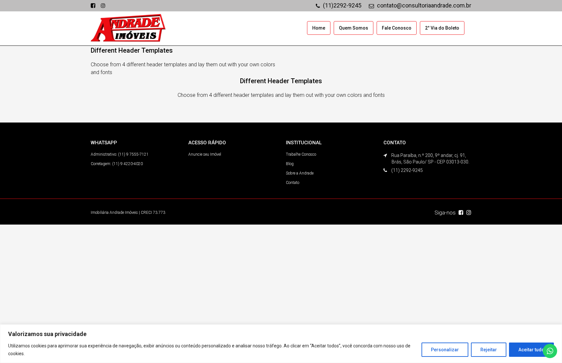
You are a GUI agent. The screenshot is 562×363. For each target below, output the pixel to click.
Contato (292, 182)
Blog (290, 164)
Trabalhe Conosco (301, 154)
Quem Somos (353, 28)
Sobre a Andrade (300, 173)
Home (318, 28)
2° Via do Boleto (442, 28)
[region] (281, 343)
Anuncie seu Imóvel (204, 154)
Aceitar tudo (531, 349)
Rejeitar (488, 349)
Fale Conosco (396, 28)
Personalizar (445, 349)
